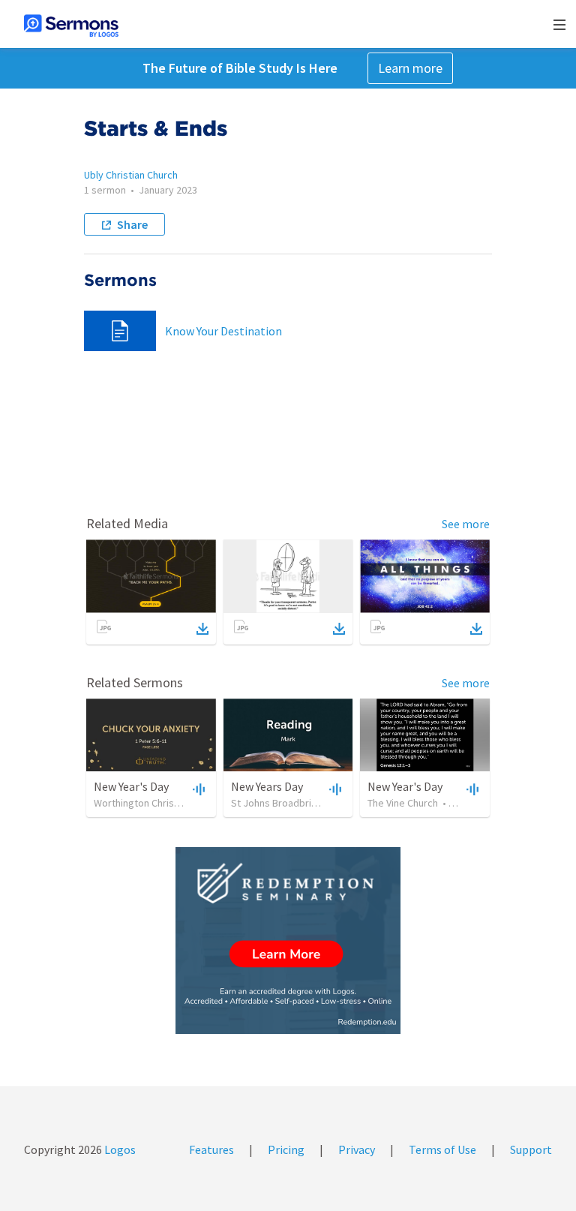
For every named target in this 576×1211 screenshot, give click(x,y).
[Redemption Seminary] (288, 940)
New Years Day (267, 786)
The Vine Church (403, 803)
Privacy (356, 1149)
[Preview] (197, 788)
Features (211, 1149)
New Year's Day (131, 786)
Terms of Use (442, 1149)
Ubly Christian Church (131, 175)
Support (531, 1149)
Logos (119, 1149)
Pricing (286, 1149)
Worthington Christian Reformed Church (183, 803)
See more (466, 523)
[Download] (202, 629)
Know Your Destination (223, 330)
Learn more (410, 68)
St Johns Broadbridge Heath (294, 803)
